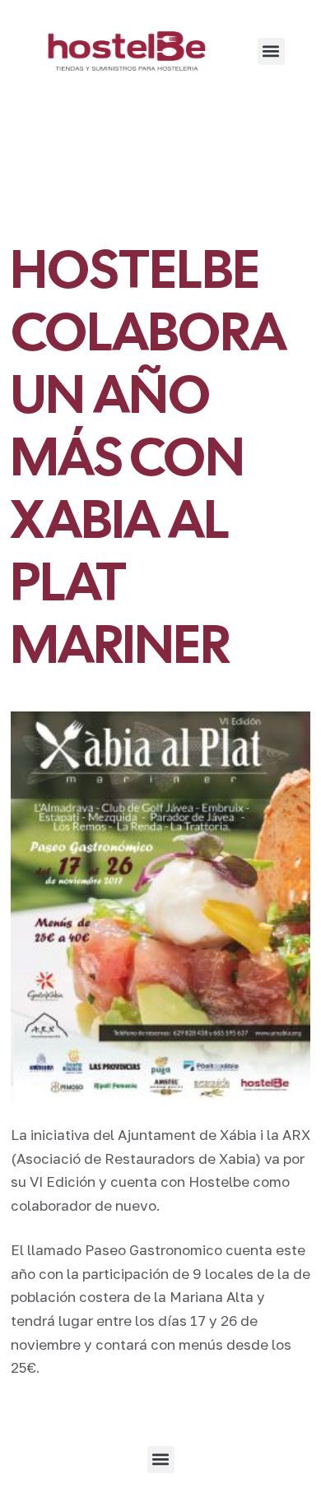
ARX (296, 1134)
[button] (271, 51)
